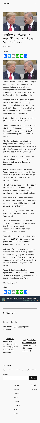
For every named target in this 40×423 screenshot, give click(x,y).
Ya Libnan (6, 3)
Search (5, 374)
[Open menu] (35, 3)
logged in (18, 327)
